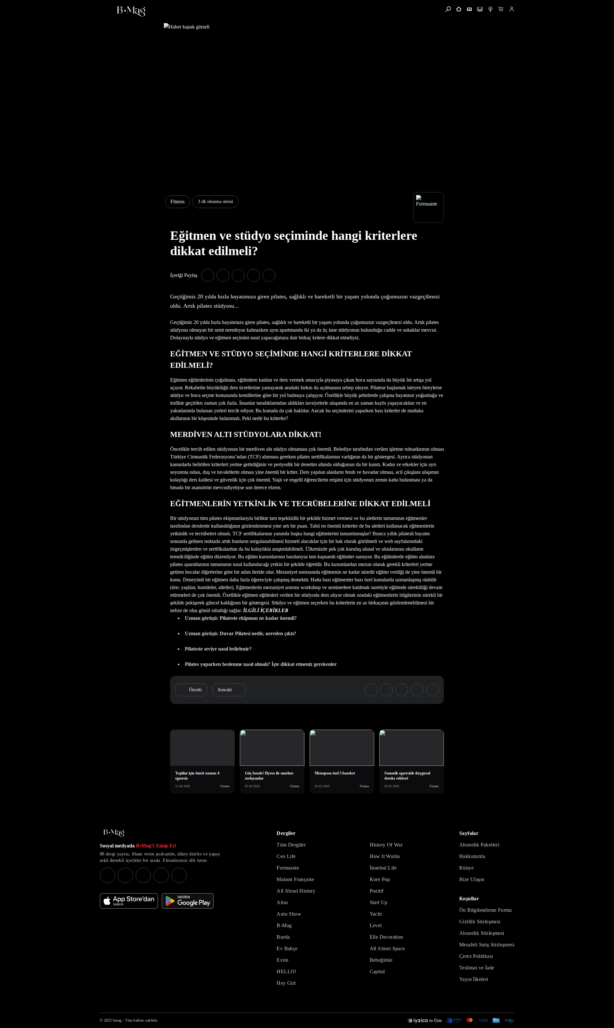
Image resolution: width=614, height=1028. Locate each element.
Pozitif (377, 891)
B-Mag (284, 925)
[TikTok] (179, 875)
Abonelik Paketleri (479, 844)
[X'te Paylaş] (222, 275)
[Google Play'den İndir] (188, 901)
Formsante (288, 867)
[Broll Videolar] (490, 9)
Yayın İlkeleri (473, 979)
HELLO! (286, 971)
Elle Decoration (386, 937)
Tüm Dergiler (291, 844)
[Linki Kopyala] (432, 690)
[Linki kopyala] (269, 275)
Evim (282, 960)
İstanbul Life (383, 867)
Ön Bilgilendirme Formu (485, 910)
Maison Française (295, 879)
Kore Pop (380, 879)
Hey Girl (286, 983)
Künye (466, 867)
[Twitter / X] (143, 875)
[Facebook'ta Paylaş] (207, 275)
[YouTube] (125, 875)
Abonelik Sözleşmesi (481, 933)
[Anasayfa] (458, 9)
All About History (296, 891)
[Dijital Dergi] (480, 9)
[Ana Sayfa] (114, 833)
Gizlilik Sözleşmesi (479, 921)
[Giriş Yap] (511, 9)
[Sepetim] (501, 9)
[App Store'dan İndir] (129, 901)
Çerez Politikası (476, 956)
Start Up (379, 902)
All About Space (387, 948)
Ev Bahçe (287, 948)
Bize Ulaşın (471, 879)
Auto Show (289, 914)
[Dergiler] (469, 9)
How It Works (385, 856)
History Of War (386, 844)
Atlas (282, 902)
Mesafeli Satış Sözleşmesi (486, 944)
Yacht (376, 914)
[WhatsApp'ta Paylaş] (238, 275)
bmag (117, 1020)
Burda (283, 937)
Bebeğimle (381, 960)
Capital (377, 971)
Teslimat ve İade (476, 967)
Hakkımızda (472, 856)
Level (376, 925)
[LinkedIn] (161, 875)
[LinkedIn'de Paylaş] (253, 275)
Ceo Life (286, 856)
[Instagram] (107, 875)
